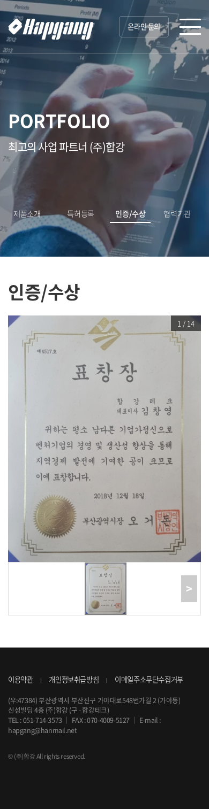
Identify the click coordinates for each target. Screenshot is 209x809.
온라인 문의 (144, 26)
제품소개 (26, 213)
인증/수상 (130, 213)
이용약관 (20, 679)
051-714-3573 (42, 720)
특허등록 (80, 213)
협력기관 (176, 213)
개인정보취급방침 (74, 679)
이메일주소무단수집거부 (149, 679)
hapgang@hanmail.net (42, 730)
